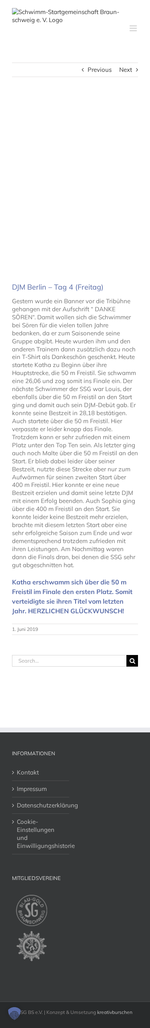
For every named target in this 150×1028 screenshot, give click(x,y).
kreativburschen (114, 1012)
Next (125, 69)
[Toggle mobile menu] (134, 28)
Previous (100, 69)
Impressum (32, 789)
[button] (14, 1013)
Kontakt (28, 772)
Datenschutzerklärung (41, 805)
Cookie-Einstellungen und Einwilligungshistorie (41, 834)
